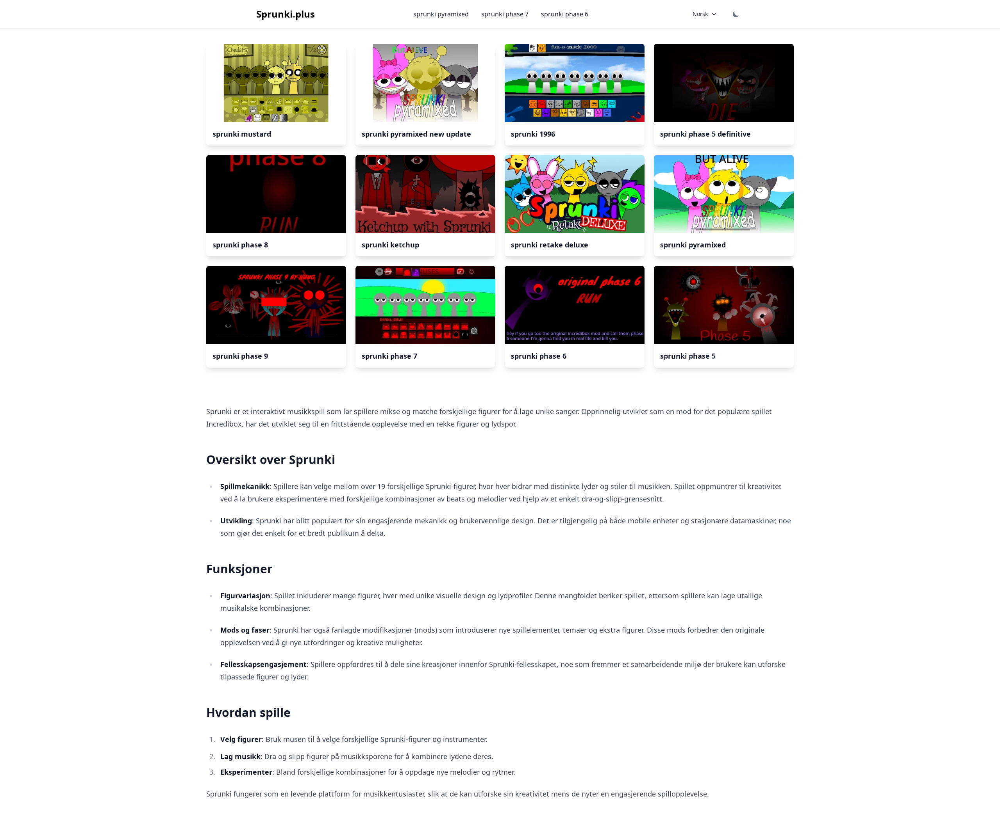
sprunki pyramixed (441, 14)
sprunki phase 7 (505, 14)
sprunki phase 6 (564, 14)
